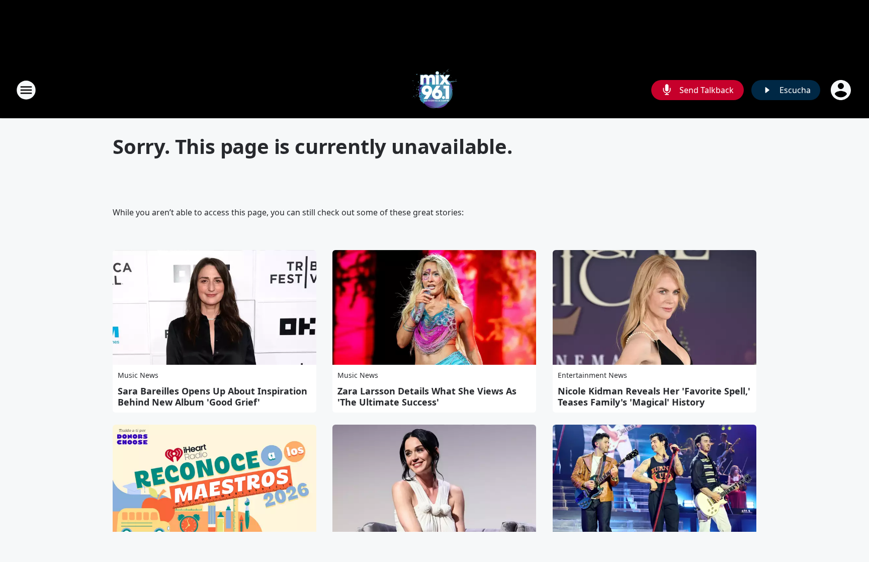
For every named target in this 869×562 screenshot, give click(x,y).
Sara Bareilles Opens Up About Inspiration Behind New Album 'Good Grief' (212, 396)
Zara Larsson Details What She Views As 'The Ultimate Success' (426, 396)
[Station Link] (434, 89)
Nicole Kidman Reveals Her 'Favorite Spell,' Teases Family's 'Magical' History (654, 396)
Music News (138, 375)
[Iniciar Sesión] (842, 90)
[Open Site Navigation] (26, 90)
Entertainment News (592, 375)
